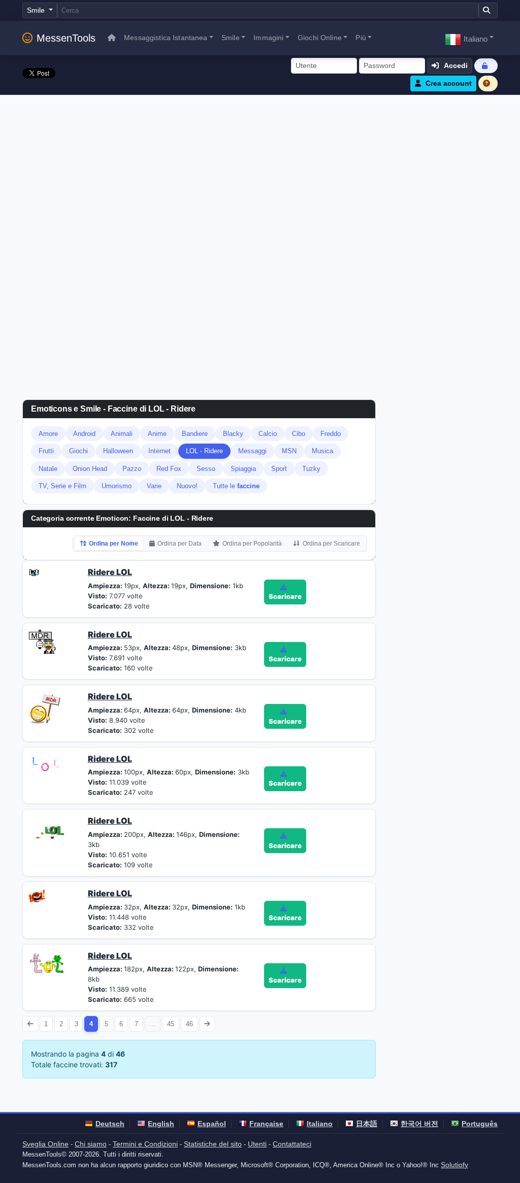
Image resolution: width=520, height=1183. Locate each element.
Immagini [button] (268, 37)
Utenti (257, 1144)
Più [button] (360, 37)
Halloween (118, 451)
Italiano (320, 1124)
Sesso (206, 468)
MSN (289, 451)
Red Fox (168, 468)
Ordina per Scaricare (331, 543)
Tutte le (236, 486)
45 (170, 1024)
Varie (154, 486)
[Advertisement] (260, 171)
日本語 (366, 1124)
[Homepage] (112, 38)
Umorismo (117, 486)
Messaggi (252, 451)
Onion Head (90, 468)
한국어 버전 (419, 1124)
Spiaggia (243, 468)
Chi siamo (91, 1144)
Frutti (46, 451)
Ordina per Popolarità (252, 543)
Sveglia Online (45, 1144)
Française (266, 1124)
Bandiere (195, 433)
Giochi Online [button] (320, 37)
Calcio (267, 433)
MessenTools (66, 38)
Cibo (298, 433)
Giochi (78, 451)
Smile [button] (230, 37)
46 (189, 1024)
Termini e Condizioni (145, 1144)
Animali (122, 433)
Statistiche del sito (213, 1144)
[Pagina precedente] (30, 1024)
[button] (469, 38)
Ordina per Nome (113, 543)
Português (480, 1124)
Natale (48, 468)
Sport (279, 468)
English (161, 1124)
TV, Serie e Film (62, 486)
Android (84, 433)
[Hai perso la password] (486, 65)
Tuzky (311, 468)
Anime (157, 433)
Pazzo (131, 468)
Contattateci (292, 1144)
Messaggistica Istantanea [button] (165, 37)
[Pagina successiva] (207, 1024)
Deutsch (109, 1124)
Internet (159, 451)
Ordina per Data (179, 543)
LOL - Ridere (204, 451)
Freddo (330, 433)
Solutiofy (454, 1165)
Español (212, 1124)
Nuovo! (187, 486)
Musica (322, 451)
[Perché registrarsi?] (488, 83)
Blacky (233, 433)
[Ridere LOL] (34, 572)
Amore (48, 433)
